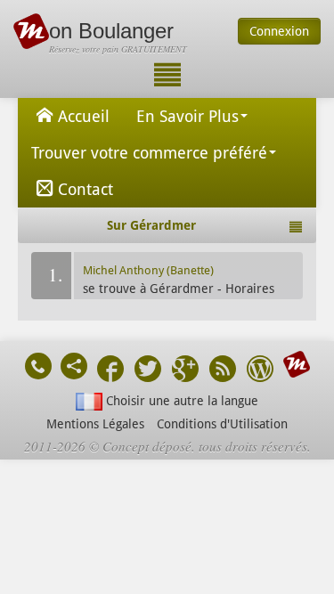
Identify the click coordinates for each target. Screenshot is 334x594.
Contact (85, 189)
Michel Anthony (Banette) (148, 270)
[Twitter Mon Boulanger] (148, 371)
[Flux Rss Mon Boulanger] (222, 371)
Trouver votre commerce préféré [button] (149, 152)
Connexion (279, 31)
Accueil (84, 116)
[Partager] (74, 366)
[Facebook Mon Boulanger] (110, 371)
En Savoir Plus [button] (187, 116)
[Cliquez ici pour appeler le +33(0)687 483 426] (38, 366)
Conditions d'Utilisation (222, 424)
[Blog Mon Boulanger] (260, 371)
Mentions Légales (95, 424)
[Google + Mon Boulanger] (185, 371)
